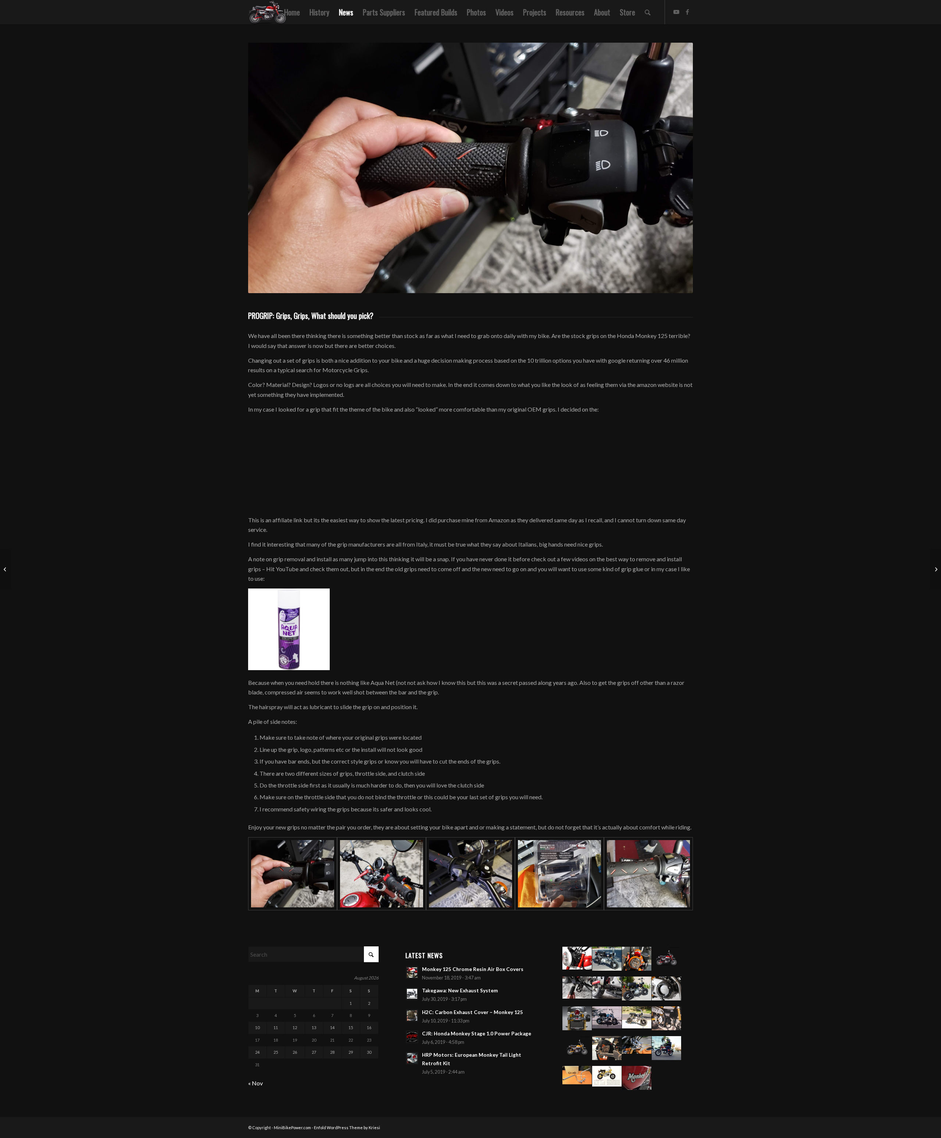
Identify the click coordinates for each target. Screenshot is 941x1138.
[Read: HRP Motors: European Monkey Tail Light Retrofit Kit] (412, 1058)
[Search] (647, 12)
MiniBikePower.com (292, 1127)
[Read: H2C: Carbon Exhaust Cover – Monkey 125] (412, 1015)
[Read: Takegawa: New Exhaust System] (412, 993)
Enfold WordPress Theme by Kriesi (347, 1127)
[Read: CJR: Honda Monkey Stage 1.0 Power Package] (412, 1036)
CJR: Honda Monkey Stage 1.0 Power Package (476, 1033)
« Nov (255, 1083)
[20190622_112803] (292, 873)
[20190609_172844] (648, 873)
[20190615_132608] (381, 873)
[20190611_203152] (470, 873)
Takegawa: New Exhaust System (460, 990)
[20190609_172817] (559, 873)
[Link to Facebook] (687, 11)
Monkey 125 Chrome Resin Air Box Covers (472, 969)
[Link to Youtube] (676, 11)
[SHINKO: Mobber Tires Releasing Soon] (5, 569)
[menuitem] (292, 12)
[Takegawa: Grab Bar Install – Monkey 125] (935, 569)
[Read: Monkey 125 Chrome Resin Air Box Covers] (412, 972)
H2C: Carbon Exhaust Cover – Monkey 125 (472, 1012)
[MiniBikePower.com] (267, 12)
